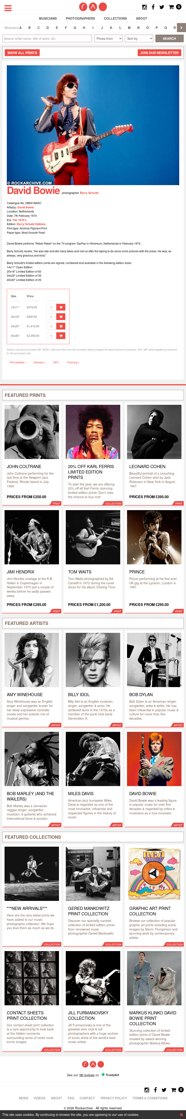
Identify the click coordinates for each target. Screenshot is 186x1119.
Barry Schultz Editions (31, 224)
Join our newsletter (159, 52)
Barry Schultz (89, 193)
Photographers (80, 18)
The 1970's (19, 220)
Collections (115, 18)
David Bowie (25, 207)
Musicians (48, 18)
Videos (39, 1098)
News (23, 1098)
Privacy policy (113, 1098)
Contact (87, 1098)
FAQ (71, 1098)
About (141, 18)
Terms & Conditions (149, 1098)
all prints (22, 52)
